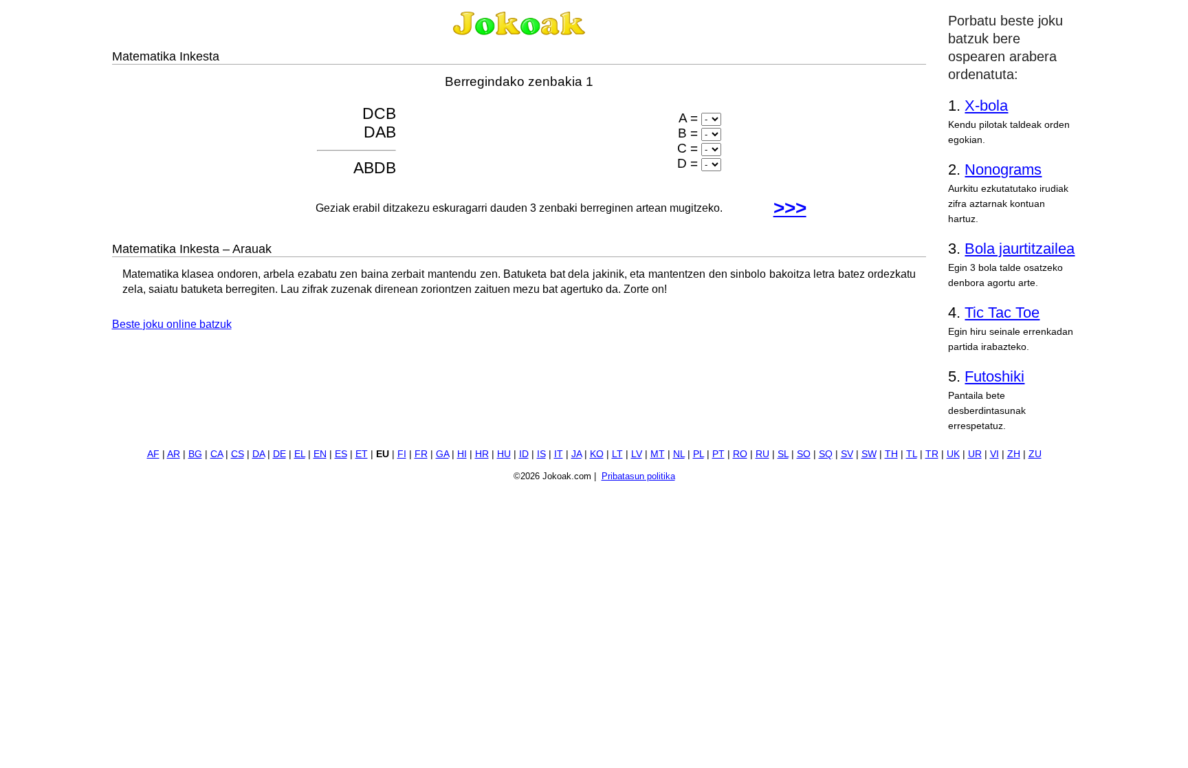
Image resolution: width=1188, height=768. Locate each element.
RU (762, 454)
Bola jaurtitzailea (1020, 248)
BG (195, 454)
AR (173, 454)
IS (541, 454)
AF (153, 454)
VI (994, 454)
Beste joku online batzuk (172, 324)
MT (657, 454)
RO (740, 454)
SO (804, 454)
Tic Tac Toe (1002, 312)
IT (558, 454)
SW (869, 454)
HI (462, 454)
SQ (826, 454)
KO (597, 454)
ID (524, 454)
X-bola (986, 105)
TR (931, 454)
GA (442, 454)
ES (341, 454)
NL (679, 454)
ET (361, 454)
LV (636, 454)
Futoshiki (994, 376)
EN (320, 454)
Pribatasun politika (638, 476)
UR (975, 454)
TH (891, 454)
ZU (1035, 454)
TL (911, 454)
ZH (1013, 454)
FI (401, 454)
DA (258, 454)
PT (718, 454)
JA (576, 454)
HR (482, 454)
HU (504, 454)
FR (421, 454)
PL (698, 454)
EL (299, 454)
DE (279, 454)
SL (783, 454)
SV (847, 454)
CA (216, 454)
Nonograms (1003, 169)
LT (617, 454)
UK (953, 454)
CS (237, 454)
